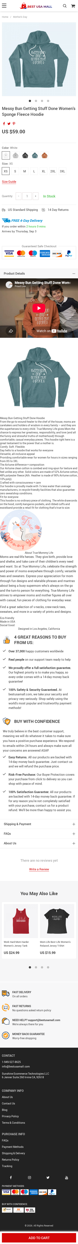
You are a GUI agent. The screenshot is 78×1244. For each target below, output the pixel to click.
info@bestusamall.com (16, 1066)
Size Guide (9, 182)
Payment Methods (12, 1147)
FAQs (5, 1140)
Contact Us (8, 1103)
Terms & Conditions (13, 1122)
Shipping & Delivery (13, 1153)
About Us (7, 1097)
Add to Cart (39, 1238)
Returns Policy (10, 1159)
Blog (4, 1110)
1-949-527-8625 (11, 1062)
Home (5, 16)
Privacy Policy (10, 1116)
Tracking (7, 1166)
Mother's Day (20, 16)
